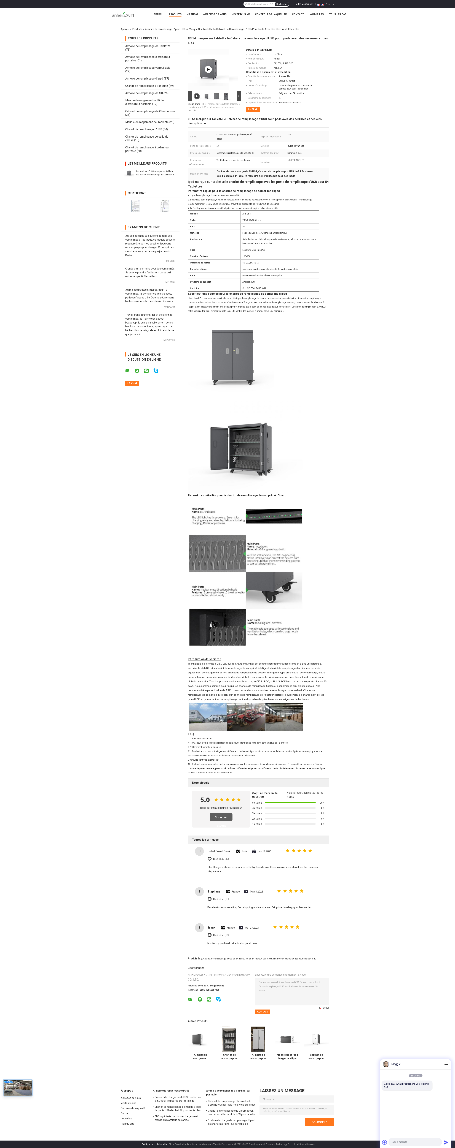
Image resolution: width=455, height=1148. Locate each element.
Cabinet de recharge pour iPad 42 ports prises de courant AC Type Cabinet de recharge (316, 1056)
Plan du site (127, 1123)
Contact (298, 14)
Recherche (281, 4)
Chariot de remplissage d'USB (143, 129)
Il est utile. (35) (221, 859)
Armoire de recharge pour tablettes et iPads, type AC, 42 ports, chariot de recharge (258, 1056)
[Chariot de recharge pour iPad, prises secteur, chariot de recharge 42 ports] (229, 1039)
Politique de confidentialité (154, 1144)
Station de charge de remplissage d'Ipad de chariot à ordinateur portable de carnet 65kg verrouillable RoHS (231, 1122)
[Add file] (384, 1142)
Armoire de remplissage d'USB (144, 93)
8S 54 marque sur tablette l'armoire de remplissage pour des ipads (281, 958)
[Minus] (446, 1064)
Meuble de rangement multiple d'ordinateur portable (144, 102)
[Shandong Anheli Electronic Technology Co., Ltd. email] (129, 371)
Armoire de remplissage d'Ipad (162, 29)
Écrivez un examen (221, 818)
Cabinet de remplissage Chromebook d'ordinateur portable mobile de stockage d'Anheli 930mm (232, 1103)
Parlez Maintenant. (304, 4)
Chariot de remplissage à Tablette (146, 86)
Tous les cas (337, 14)
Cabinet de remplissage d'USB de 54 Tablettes (225, 958)
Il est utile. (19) (221, 935)
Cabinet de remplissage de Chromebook (150, 111)
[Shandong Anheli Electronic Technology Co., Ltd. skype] (158, 370)
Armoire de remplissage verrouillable (147, 67)
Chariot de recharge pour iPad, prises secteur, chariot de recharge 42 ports (229, 1056)
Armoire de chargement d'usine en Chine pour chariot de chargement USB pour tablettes (200, 1056)
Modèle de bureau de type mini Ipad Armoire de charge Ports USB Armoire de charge (287, 1056)
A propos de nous (214, 14)
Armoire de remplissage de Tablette (147, 46)
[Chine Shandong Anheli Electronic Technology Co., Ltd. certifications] (135, 205)
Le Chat (252, 109)
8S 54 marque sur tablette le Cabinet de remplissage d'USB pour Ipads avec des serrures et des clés (214, 107)
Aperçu (159, 14)
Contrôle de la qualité (271, 14)
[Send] (446, 1142)
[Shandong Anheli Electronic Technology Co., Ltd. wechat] (148, 371)
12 (315, 958)
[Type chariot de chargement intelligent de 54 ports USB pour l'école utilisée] (208, 69)
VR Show (192, 14)
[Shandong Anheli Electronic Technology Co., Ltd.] (123, 15)
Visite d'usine (241, 14)
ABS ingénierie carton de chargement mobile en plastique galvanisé (176, 1118)
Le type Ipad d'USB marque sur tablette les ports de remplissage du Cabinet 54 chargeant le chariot (155, 174)
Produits (175, 14)
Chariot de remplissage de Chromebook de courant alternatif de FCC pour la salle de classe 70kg (231, 1113)
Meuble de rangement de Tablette (147, 122)
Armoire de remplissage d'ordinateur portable (228, 1092)
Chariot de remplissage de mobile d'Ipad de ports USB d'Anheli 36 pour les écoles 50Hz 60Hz (178, 1109)
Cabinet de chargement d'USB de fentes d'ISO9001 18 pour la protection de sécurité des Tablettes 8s (178, 1099)
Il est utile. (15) (221, 899)
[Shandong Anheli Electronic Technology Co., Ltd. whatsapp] (139, 371)
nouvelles (316, 14)
